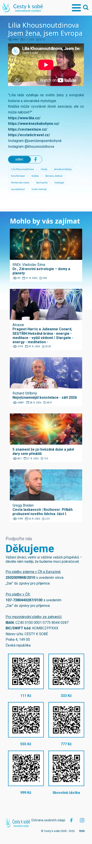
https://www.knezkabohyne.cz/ (33, 123)
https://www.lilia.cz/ (24, 118)
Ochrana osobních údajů (48, 820)
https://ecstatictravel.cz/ (29, 135)
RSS (82, 831)
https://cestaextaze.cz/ (27, 129)
